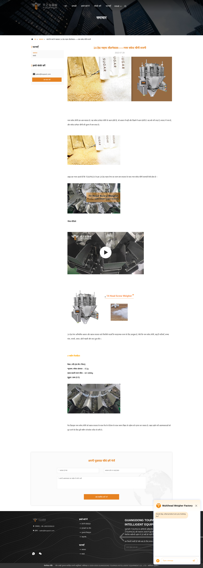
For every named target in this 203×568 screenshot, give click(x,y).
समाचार (41, 39)
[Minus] (196, 505)
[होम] (44, 6)
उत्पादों (74, 6)
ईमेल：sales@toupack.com (44, 531)
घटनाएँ (108, 6)
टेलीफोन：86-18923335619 (44, 526)
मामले (34, 56)
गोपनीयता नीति (48, 565)
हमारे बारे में (85, 6)
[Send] (194, 560)
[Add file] (158, 560)
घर (66, 6)
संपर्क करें (97, 6)
